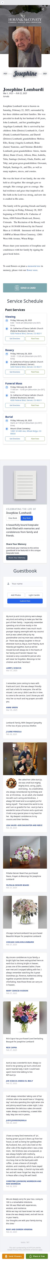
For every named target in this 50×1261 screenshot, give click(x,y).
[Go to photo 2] (25, 773)
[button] (25, 758)
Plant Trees (35, 339)
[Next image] (44, 758)
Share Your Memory (16, 557)
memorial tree (34, 265)
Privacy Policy (18, 1250)
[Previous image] (5, 758)
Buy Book (27, 518)
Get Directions (15, 339)
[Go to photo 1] (24, 773)
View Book (12, 518)
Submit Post (25, 601)
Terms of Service (32, 1250)
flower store (32, 270)
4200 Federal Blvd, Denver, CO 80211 (26, 333)
